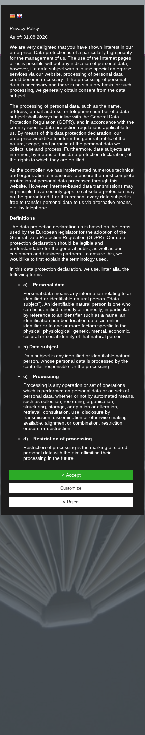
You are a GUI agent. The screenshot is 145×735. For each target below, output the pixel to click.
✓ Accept (71, 475)
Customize (70, 488)
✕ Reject (71, 501)
